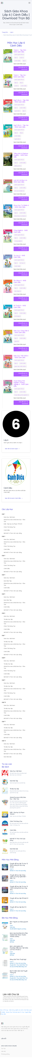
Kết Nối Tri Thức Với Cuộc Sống (13, 533)
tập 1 (24, 60)
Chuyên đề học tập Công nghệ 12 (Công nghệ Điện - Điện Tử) (18, 876)
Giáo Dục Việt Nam (9, 517)
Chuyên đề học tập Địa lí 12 (18, 907)
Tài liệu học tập (8, 619)
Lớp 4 (3, 574)
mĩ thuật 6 (17, 316)
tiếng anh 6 (18, 166)
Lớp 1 (3, 514)
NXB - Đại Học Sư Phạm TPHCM (13, 524)
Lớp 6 (6, 440)
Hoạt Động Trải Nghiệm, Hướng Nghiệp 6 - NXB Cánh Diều (21, 383)
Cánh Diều (8, 488)
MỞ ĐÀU (12, 942)
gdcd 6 (17, 341)
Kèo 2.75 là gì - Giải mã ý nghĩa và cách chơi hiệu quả (15, 1010)
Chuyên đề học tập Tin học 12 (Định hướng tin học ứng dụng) (19, 865)
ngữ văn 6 (17, 111)
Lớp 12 (4, 740)
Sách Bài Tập (8, 581)
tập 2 (16, 82)
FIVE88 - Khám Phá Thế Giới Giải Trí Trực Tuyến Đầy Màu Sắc (16, 1013)
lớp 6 (16, 57)
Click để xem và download (22, 68)
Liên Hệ (3, 1051)
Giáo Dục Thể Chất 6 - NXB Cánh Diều (21, 356)
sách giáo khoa (19, 54)
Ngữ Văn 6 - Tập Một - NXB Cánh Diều (21, 101)
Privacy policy (5, 1054)
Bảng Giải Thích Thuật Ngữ (18, 959)
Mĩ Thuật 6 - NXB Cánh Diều (20, 306)
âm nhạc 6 (18, 291)
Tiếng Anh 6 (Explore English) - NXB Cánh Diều (21, 155)
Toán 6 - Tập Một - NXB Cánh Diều (20, 51)
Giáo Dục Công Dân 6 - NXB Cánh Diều (21, 331)
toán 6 (22, 57)
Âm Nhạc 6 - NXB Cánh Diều (20, 281)
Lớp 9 (3, 680)
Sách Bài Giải (7, 757)
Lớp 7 (3, 635)
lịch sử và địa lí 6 (19, 191)
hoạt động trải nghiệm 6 (21, 395)
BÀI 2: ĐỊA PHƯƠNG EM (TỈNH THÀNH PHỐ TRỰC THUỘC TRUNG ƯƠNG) (19, 934)
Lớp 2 (3, 536)
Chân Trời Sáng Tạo (9, 527)
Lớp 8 (3, 657)
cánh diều (17, 60)
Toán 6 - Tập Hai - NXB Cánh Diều (20, 76)
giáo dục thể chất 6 (20, 366)
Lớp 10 (4, 702)
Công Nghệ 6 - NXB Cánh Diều (21, 231)
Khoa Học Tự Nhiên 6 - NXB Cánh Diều (21, 206)
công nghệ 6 (18, 241)
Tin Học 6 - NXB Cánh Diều (19, 256)
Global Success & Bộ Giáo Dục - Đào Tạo (14, 520)
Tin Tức (3, 1048)
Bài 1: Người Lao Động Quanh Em (19, 922)
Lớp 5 (3, 594)
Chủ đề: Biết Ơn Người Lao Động (18, 929)
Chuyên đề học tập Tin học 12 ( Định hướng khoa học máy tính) (19, 888)
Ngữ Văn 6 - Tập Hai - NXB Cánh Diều (21, 126)
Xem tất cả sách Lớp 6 (11, 448)
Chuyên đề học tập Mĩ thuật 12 (19, 898)
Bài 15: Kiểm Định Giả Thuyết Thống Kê (18, 971)
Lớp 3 (3, 555)
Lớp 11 (3, 721)
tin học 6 (22, 263)
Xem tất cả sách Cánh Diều (13, 498)
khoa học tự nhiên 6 (20, 216)
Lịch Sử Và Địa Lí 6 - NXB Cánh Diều (21, 181)
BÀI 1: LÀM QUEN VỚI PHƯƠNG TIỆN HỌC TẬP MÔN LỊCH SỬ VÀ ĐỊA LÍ (19, 947)
